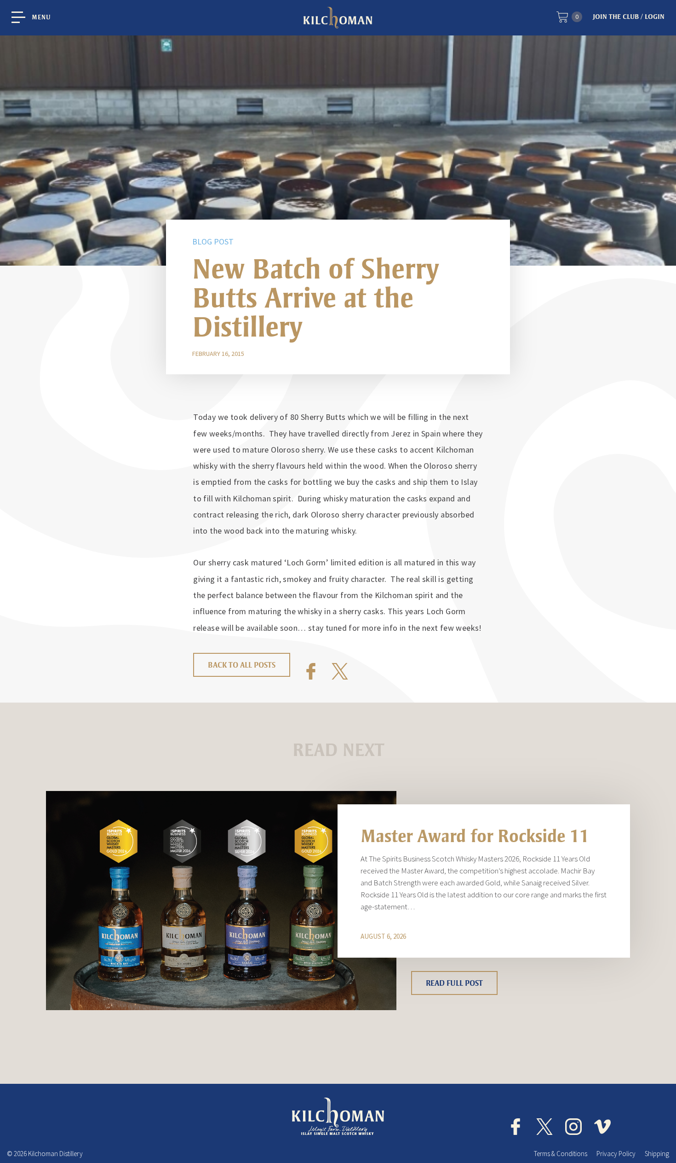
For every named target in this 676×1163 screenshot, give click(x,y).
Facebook (311, 671)
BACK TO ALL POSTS (241, 664)
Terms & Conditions (560, 1153)
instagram (573, 1126)
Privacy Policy (616, 1153)
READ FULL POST (454, 983)
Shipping (657, 1153)
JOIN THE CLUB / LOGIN (629, 16)
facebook (515, 1126)
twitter (544, 1126)
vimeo (602, 1126)
